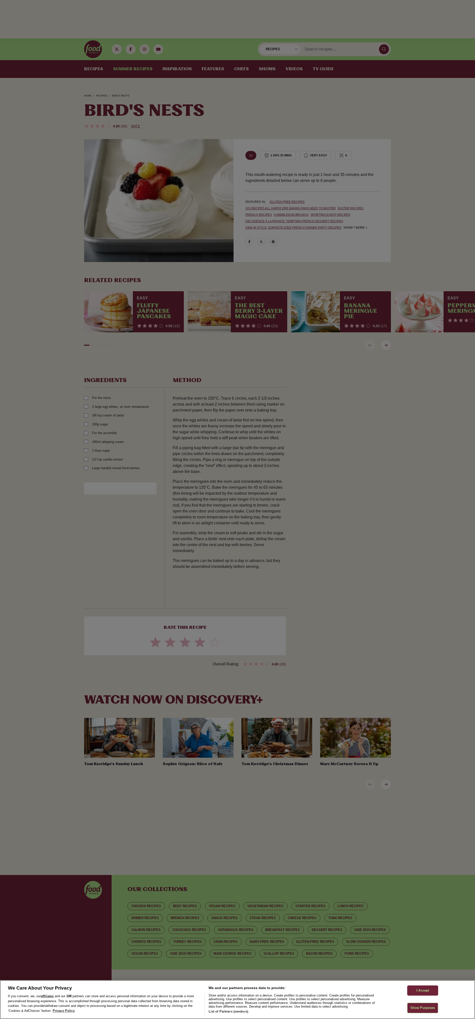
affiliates (47, 996)
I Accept (422, 990)
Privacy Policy (64, 1011)
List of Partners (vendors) (228, 1011)
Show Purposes (422, 1008)
